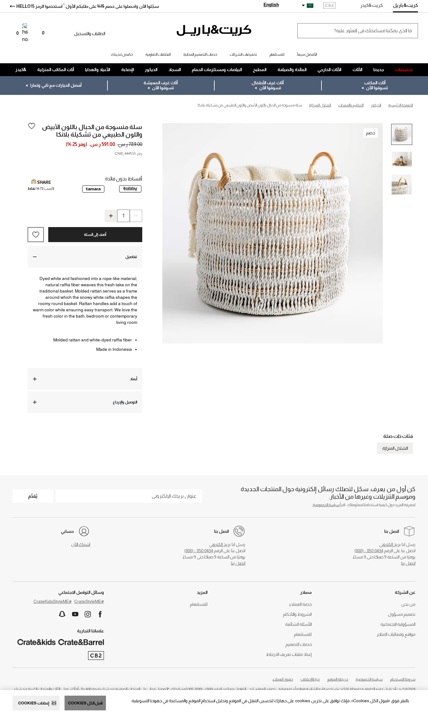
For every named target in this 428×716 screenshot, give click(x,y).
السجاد (175, 69)
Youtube (75, 614)
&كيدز (20, 69)
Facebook (100, 614)
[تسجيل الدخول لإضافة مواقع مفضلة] (31, 130)
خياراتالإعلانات (310, 679)
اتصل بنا (408, 563)
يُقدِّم (33, 496)
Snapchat (62, 614)
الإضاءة (127, 69)
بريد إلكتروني (390, 544)
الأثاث (357, 69)
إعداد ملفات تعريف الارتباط (289, 654)
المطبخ (260, 69)
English (271, 4)
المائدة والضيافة (292, 69)
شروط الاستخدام (402, 679)
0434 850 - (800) (368, 550)
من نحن (408, 604)
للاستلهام (303, 634)
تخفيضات (404, 69)
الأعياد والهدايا (97, 69)
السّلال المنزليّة (395, 448)
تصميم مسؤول (401, 614)
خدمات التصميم (298, 644)
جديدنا (378, 69)
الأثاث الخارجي (329, 69)
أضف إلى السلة (95, 234)
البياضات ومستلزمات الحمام (217, 69)
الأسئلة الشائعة (298, 624)
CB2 (329, 6)
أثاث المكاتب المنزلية (55, 69)
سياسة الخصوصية (326, 505)
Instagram (87, 614)
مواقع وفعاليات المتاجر (396, 634)
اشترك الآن (80, 544)
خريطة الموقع (337, 679)
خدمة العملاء (300, 604)
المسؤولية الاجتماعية (397, 624)
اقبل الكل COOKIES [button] (85, 703)
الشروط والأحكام (297, 614)
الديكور (151, 69)
